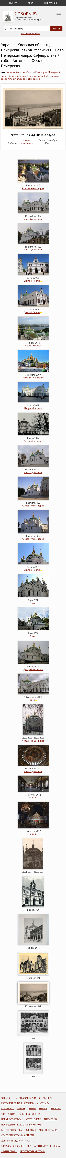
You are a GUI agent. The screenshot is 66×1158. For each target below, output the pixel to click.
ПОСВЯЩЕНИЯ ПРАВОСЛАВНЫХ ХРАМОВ (21, 1124)
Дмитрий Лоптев (32, 280)
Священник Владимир (33, 740)
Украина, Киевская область (20, 72)
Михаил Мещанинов (27, 142)
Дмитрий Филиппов (33, 669)
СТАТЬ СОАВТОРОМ (26, 1098)
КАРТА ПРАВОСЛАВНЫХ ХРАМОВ (17, 1103)
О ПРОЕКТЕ (7, 1098)
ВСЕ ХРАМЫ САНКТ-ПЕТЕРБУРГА (41, 1130)
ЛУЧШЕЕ (21, 1108)
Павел (32, 700)
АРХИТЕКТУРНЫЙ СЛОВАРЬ (48, 1146)
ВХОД (30, 3)
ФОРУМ (32, 1108)
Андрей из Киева (33, 345)
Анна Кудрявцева (33, 219)
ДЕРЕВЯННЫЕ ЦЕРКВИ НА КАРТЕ (17, 1140)
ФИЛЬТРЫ (56, 1108)
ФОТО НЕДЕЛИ (33, 1119)
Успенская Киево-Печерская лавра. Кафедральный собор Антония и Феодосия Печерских (30, 77)
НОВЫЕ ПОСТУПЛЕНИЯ (30, 1114)
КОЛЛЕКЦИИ (7, 1108)
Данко (33, 603)
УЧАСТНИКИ (43, 1103)
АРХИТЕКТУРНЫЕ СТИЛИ (32, 1151)
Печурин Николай (33, 408)
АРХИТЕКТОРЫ (9, 1151)
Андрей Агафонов (33, 441)
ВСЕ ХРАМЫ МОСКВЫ (11, 1130)
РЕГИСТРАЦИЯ (50, 3)
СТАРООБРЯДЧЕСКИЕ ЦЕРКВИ (16, 1146)
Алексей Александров (33, 188)
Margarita (33, 797)
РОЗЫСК (43, 1108)
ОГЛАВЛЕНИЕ (45, 1098)
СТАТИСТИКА (8, 1114)
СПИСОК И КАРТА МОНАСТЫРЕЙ (17, 1135)
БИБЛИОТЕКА (50, 1119)
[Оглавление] (3, 72)
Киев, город (41, 72)
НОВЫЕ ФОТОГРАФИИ (12, 1119)
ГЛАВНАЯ (13, 3)
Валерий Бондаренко (33, 377)
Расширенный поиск (30, 33)
